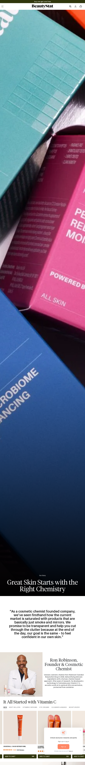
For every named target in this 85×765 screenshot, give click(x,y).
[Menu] (2, 6)
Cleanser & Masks (59, 707)
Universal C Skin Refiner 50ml (14, 746)
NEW (5, 707)
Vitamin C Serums (30, 707)
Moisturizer (74, 707)
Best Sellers (14, 707)
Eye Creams (44, 707)
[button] (70, 6)
